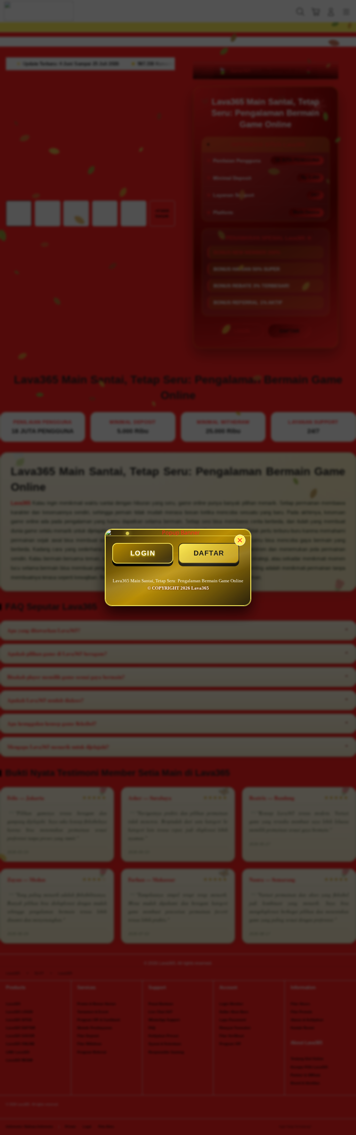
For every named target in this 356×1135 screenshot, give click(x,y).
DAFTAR (209, 553)
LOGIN (142, 553)
